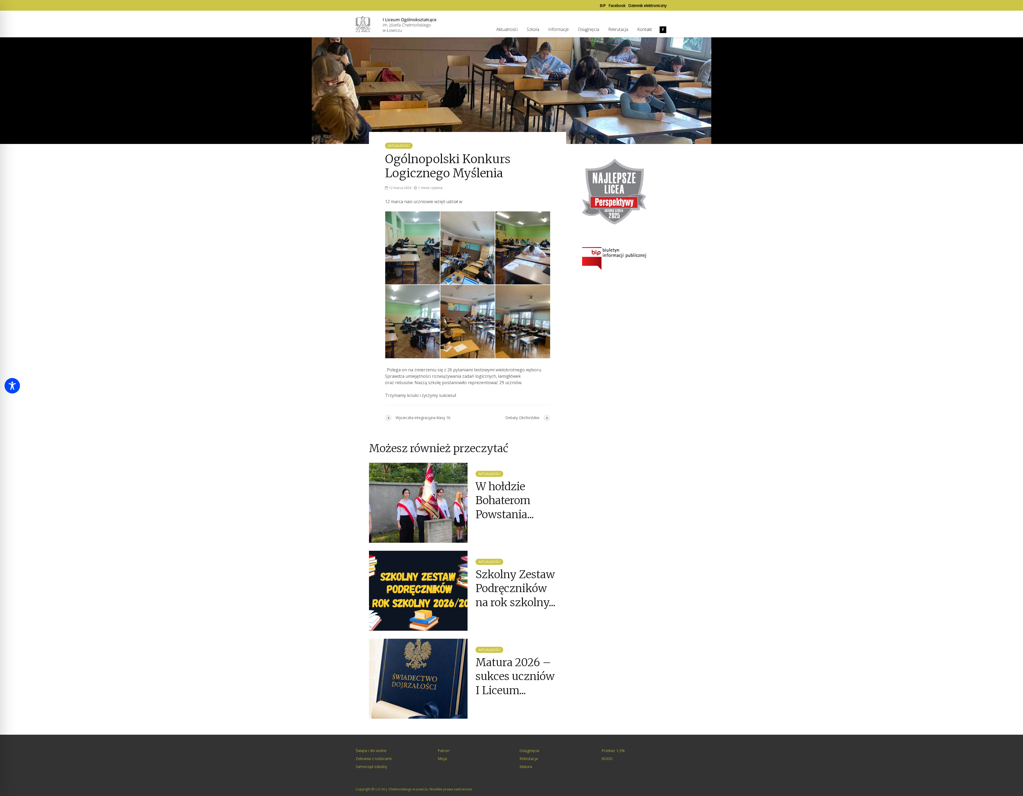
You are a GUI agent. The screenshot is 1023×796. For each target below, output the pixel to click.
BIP (603, 5)
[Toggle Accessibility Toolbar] (12, 385)
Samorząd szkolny (371, 766)
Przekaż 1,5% (613, 750)
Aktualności (507, 29)
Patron (443, 750)
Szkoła (533, 29)
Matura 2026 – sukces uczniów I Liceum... (515, 676)
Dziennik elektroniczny (647, 5)
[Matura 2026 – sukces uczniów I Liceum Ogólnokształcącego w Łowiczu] (418, 678)
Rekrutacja (618, 29)
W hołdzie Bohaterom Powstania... (505, 500)
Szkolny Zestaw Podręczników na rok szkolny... (515, 588)
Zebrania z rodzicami (374, 758)
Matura (525, 766)
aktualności (399, 145)
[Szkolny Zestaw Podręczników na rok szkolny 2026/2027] (418, 590)
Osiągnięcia (588, 29)
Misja (442, 758)
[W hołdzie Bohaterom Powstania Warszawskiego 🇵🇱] (418, 502)
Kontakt (644, 29)
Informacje (558, 29)
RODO (607, 758)
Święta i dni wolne (371, 750)
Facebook (617, 5)
